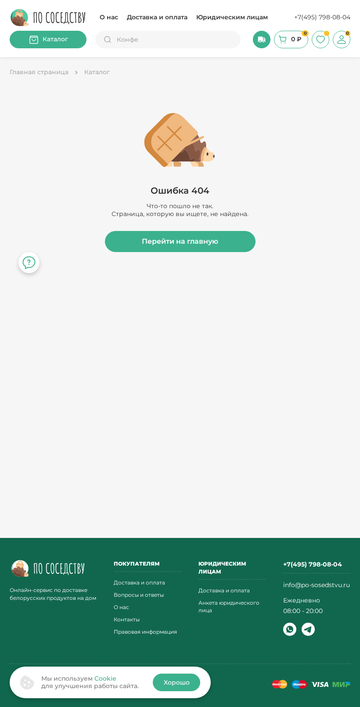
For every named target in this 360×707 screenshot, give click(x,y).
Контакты (127, 619)
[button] (261, 39)
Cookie (105, 678)
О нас (109, 17)
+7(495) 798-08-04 (322, 17)
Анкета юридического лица (228, 606)
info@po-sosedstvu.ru (316, 585)
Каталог (55, 39)
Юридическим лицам (232, 17)
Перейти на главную (180, 241)
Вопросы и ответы (139, 595)
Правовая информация (145, 631)
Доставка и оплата (157, 17)
